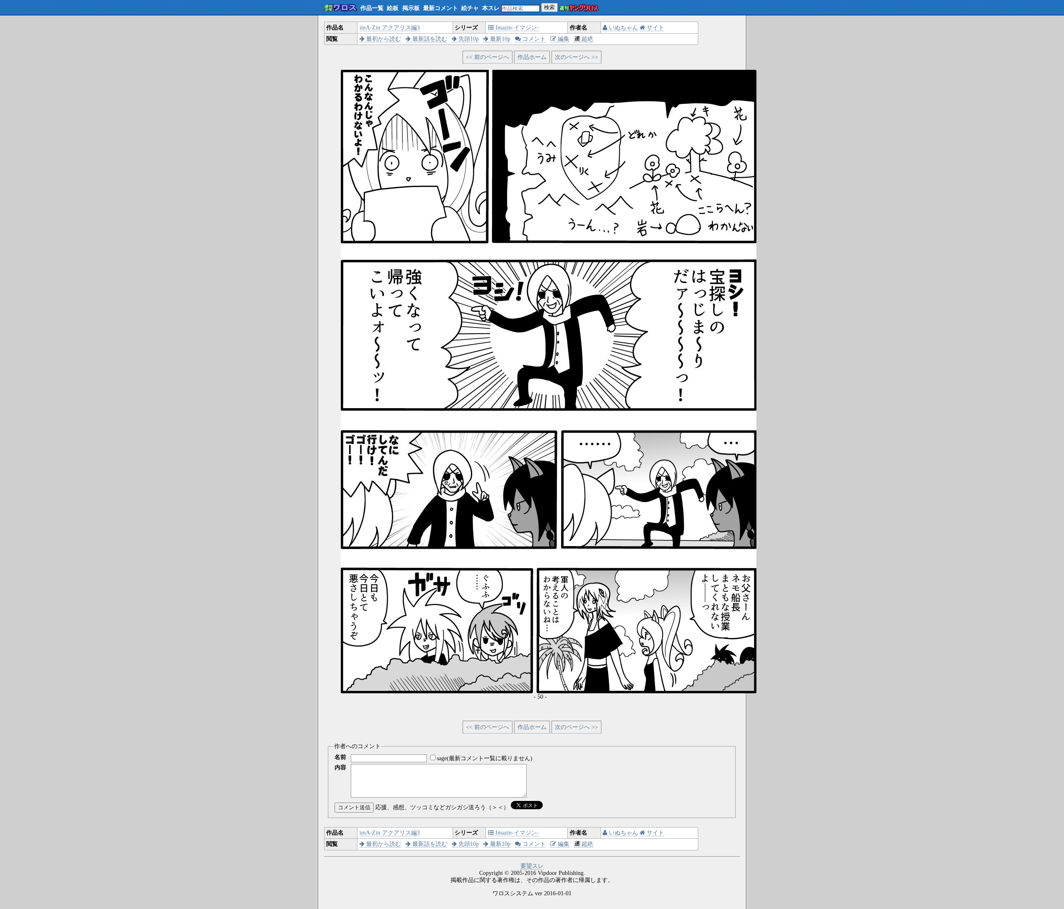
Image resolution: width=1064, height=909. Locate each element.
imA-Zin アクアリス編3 (390, 28)
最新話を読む (429, 39)
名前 (340, 757)
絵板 (393, 8)
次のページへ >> (576, 57)
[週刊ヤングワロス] (579, 8)
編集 (562, 39)
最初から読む (383, 39)
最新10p (499, 39)
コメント (533, 39)
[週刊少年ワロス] (340, 8)
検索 (549, 7)
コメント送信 (354, 807)
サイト (654, 28)
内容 (340, 767)
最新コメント (440, 8)
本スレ (491, 8)
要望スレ (532, 866)
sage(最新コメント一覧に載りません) (484, 758)
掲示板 (411, 8)
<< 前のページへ (487, 57)
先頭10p (468, 39)
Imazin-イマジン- (516, 28)
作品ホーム (532, 57)
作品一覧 (372, 8)
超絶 (587, 39)
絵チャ (470, 8)
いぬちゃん (622, 28)
